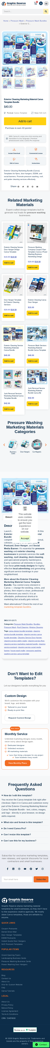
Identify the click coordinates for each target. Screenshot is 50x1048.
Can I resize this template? (17, 834)
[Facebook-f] (7, 869)
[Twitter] (36, 869)
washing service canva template (16, 654)
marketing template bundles (17, 607)
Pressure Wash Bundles (36, 21)
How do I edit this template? (18, 795)
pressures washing (33, 651)
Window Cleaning (36, 627)
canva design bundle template (20, 631)
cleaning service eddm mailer (15, 641)
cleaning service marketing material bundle (21, 644)
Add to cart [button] (8, 263)
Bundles (37, 624)
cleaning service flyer (36, 641)
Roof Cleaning (22, 627)
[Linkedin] (13, 869)
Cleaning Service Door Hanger (30, 638)
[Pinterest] (31, 869)
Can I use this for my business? (20, 841)
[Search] (45, 11)
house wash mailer (18, 651)
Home (5, 21)
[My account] (41, 3)
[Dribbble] (19, 869)
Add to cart (25, 121)
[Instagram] (42, 869)
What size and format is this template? (23, 822)
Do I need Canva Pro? (15, 828)
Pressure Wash (17, 21)
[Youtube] (25, 869)
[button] (46, 3)
